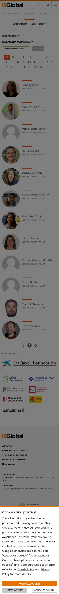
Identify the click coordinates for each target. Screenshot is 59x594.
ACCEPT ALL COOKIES (29, 583)
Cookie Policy (25, 569)
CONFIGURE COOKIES (44, 590)
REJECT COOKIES (15, 590)
